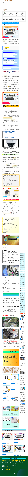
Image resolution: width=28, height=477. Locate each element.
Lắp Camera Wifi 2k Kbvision (12, 60)
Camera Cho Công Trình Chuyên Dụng (22, 278)
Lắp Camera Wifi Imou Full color (22, 297)
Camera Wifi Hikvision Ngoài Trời (22, 295)
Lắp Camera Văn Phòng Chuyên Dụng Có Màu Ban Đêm (10, 371)
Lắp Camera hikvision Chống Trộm (6, 60)
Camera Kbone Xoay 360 (22, 284)
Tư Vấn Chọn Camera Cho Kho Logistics (22, 271)
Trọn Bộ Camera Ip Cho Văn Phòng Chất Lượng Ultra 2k (14, 397)
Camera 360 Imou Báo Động (22, 303)
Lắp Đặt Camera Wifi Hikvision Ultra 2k (6, 61)
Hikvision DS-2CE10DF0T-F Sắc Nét (23, 329)
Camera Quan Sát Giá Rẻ (14, 473)
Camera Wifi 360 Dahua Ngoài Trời (22, 307)
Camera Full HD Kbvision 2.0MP (22, 293)
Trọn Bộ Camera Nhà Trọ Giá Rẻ (18, 441)
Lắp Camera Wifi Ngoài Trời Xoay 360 (6, 62)
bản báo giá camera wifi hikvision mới (6, 56)
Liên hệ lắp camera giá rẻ (14, 458)
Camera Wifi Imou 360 (12, 61)
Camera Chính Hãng (21, 461)
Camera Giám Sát (3, 473)
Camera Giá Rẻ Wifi (7, 0)
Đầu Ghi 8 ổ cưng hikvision (22, 261)
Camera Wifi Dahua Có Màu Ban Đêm (13, 62)
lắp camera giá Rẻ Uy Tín (22, 462)
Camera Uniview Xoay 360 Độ (22, 309)
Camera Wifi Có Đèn (4, 10)
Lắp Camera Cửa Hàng (5, 22)
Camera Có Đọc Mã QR (22, 268)
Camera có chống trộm (22, 276)
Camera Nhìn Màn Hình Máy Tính (22, 280)
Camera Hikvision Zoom (22, 265)
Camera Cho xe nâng (22, 269)
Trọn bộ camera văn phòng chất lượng (8, 24)
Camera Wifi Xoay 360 (4, 8)
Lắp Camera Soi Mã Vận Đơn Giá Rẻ (22, 375)
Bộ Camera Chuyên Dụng (22, 255)
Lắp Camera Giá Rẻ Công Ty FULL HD (14, 372)
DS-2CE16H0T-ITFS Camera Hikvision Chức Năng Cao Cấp (23, 319)
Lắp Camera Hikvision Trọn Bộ (11, 22)
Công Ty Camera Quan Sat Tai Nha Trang (6, 411)
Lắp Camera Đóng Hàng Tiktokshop (23, 361)
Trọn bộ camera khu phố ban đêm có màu (7, 453)
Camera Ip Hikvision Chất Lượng (22, 263)
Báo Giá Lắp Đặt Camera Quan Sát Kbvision (11, 367)
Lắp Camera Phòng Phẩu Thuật (22, 274)
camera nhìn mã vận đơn (12, 56)
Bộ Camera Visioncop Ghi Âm (22, 253)
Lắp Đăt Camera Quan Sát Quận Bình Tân (14, 411)
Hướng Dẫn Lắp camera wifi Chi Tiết (22, 465)
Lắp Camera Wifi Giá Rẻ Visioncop (22, 286)
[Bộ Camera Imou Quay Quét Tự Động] (15, 385)
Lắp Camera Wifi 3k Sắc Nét (5, 63)
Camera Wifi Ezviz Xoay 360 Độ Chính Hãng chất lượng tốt (22, 305)
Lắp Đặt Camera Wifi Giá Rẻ (8, 473)
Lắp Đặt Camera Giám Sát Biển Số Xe (9, 369)
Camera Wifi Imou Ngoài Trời (10, 63)
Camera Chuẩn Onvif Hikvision (22, 259)
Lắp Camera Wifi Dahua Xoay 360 (22, 311)
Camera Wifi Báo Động (4, 9)
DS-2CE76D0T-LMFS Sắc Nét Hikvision (23, 348)
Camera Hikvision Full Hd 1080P (22, 257)
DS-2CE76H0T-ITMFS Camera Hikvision (22, 339)
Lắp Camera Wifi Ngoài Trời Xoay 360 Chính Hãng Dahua (22, 282)
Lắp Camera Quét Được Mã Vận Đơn (22, 390)
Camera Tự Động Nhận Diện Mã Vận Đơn (22, 403)
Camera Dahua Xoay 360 (22, 299)
